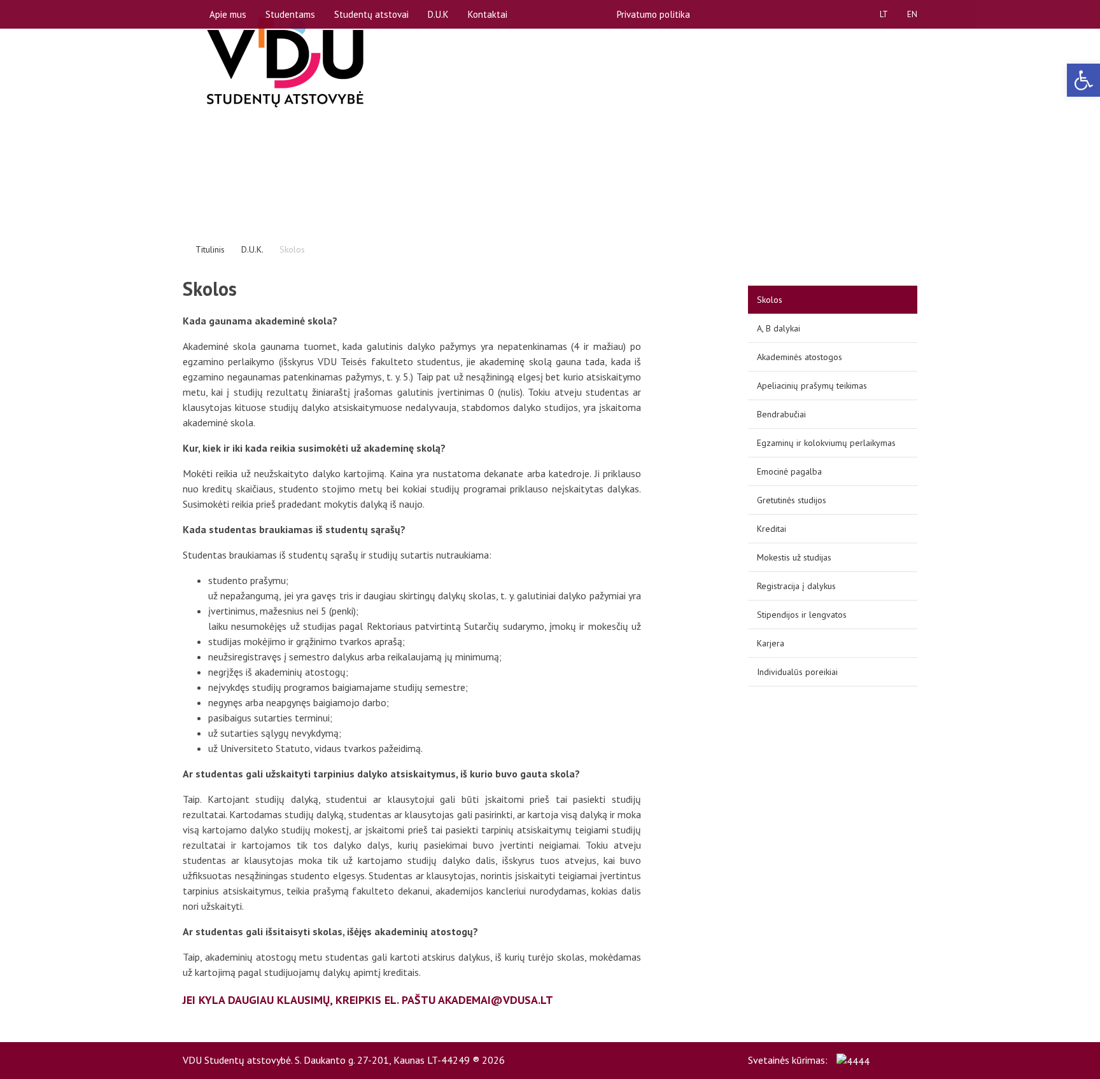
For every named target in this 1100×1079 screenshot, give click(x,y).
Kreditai (771, 528)
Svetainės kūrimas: (789, 1060)
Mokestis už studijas (794, 557)
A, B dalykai (778, 328)
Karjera (770, 643)
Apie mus (227, 14)
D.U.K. (252, 249)
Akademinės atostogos (799, 357)
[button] (1083, 80)
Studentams (290, 14)
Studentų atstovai (371, 14)
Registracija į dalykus (796, 586)
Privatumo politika (653, 14)
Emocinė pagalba (789, 471)
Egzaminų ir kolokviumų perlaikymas (826, 443)
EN (912, 14)
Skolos (769, 299)
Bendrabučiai (781, 414)
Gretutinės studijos (791, 500)
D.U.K (438, 14)
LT (884, 14)
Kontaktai (487, 14)
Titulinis (210, 249)
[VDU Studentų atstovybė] (285, 62)
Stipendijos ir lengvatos (802, 614)
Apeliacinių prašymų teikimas (812, 385)
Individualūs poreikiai (797, 672)
